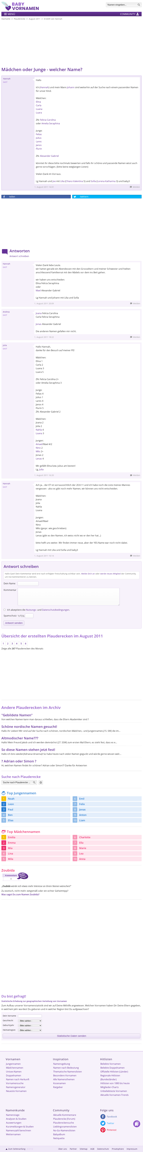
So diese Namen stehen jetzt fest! (28, 749)
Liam (82, 820)
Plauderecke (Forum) (64, 1118)
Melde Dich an (88, 573)
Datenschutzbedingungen (55, 609)
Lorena (101, 181)
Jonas (38, 324)
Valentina (78, 181)
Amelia (45, 123)
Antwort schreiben (19, 256)
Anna (82, 859)
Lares (39, 141)
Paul (10, 809)
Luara (39, 112)
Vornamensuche (14, 1083)
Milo (38, 451)
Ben (10, 815)
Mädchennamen (14, 1067)
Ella (81, 842)
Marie (82, 848)
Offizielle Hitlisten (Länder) (114, 1071)
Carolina (51, 119)
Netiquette (59, 1138)
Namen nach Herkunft (17, 1079)
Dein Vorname (9, 1015)
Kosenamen (59, 1083)
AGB (92, 1149)
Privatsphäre (118, 1149)
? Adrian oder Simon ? (18, 761)
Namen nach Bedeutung (66, 1067)
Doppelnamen (13, 1075)
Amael (39, 444)
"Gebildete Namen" (17, 715)
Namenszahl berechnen (18, 1130)
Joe (54, 181)
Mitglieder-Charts (109, 1087)
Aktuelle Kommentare (64, 1114)
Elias (10, 820)
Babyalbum (59, 1134)
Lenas (39, 458)
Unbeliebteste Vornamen (113, 1091)
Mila (10, 859)
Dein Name (9, 583)
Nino (38, 447)
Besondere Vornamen (64, 1075)
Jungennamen (13, 1063)
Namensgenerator (15, 1087)
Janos (39, 145)
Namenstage (12, 1114)
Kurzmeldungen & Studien (20, 1126)
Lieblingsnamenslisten (65, 1126)
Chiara (69, 181)
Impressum (132, 1149)
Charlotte (84, 837)
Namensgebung (61, 1063)
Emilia (11, 837)
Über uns (62, 1149)
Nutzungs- (31, 609)
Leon (11, 804)
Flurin (39, 148)
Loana (39, 433)
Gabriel (55, 155)
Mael (38, 290)
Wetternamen (13, 1134)
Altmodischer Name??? (19, 738)
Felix (82, 804)
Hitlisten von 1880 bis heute (115, 1083)
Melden (136, 187)
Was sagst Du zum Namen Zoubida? (20, 894)
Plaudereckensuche (63, 1122)
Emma (12, 842)
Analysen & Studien (16, 1118)
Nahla (39, 429)
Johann (70, 87)
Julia (41, 469)
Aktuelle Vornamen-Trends (114, 1094)
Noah (11, 798)
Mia (10, 848)
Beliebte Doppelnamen (112, 1067)
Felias (39, 134)
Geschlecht (8, 1020)
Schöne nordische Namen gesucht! (29, 726)
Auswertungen (13, 1122)
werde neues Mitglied (110, 573)
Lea (81, 853)
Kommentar (10, 589)
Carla (38, 105)
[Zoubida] (14, 881)
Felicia (43, 119)
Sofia (93, 181)
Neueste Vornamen (16, 1091)
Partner (73, 1149)
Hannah (44, 87)
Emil (81, 798)
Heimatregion (9, 1030)
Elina (38, 101)
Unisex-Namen (14, 1071)
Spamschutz (10, 615)
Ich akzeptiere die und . (38, 609)
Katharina (110, 181)
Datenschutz (103, 1149)
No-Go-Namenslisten (64, 1130)
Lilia (62, 181)
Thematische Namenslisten (67, 1071)
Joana (39, 313)
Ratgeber (58, 1087)
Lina (10, 853)
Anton (82, 815)
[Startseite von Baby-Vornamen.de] (20, 10)
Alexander (45, 155)
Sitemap (83, 1149)
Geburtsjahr (8, 1025)
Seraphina (54, 123)
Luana (39, 109)
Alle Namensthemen (64, 1079)
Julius (38, 137)
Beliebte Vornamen (110, 1063)
